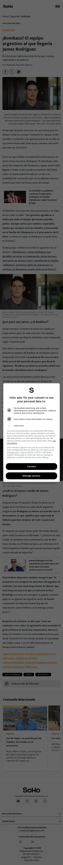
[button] (31, 426)
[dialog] (31, 432)
